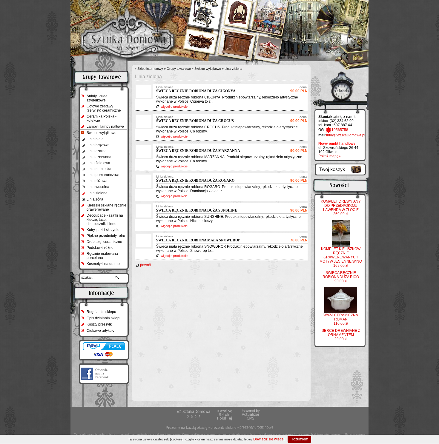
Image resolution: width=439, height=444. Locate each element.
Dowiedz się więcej (269, 439)
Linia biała (95, 139)
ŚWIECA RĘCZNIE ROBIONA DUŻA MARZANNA (198, 151)
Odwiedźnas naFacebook (102, 373)
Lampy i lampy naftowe (105, 126)
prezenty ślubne (224, 428)
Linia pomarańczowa (104, 175)
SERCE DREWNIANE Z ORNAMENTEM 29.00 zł (341, 335)
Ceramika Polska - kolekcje (101, 118)
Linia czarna (97, 151)
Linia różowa (97, 181)
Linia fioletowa (98, 163)
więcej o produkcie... (175, 106)
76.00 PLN (299, 238)
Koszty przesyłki (100, 324)
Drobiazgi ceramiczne (104, 242)
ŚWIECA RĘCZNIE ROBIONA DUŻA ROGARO (195, 180)
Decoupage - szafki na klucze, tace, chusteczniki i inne (105, 219)
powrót (145, 265)
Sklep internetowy (150, 68)
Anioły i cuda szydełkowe (97, 98)
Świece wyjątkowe (101, 133)
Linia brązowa (98, 145)
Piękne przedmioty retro (106, 236)
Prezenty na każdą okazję (187, 428)
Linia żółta (95, 199)
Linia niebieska (99, 169)
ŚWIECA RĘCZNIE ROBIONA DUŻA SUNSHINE (196, 210)
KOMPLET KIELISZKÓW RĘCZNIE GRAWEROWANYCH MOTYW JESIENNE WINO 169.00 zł (341, 257)
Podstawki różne (100, 248)
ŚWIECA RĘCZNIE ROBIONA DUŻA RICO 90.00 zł (341, 277)
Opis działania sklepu (104, 318)
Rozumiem (299, 439)
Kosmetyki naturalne (103, 264)
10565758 (339, 130)
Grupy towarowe (179, 68)
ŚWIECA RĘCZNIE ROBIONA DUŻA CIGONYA (196, 91)
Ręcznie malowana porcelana (102, 256)
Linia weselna (98, 187)
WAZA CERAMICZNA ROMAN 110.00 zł (340, 319)
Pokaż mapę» (329, 156)
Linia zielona (97, 193)
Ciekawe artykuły (100, 331)
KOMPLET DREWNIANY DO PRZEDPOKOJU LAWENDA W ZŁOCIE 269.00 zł (341, 207)
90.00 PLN (299, 89)
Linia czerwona (99, 157)
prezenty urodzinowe (257, 427)
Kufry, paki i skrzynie (103, 230)
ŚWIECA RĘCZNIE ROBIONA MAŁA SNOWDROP (198, 240)
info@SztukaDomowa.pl (345, 135)
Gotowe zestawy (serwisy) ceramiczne (104, 108)
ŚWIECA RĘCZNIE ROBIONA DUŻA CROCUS (195, 121)
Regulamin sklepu (101, 312)
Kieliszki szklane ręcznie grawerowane (106, 207)
